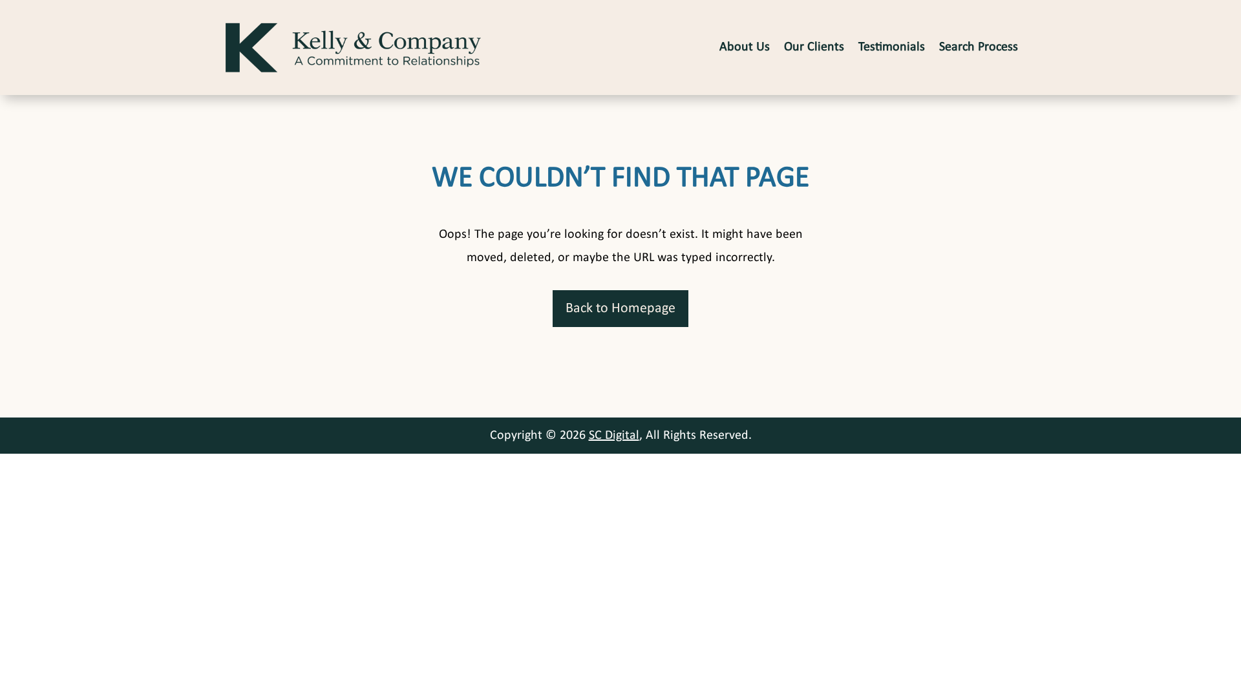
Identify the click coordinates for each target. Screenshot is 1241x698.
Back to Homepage (620, 308)
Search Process (978, 47)
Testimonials (891, 47)
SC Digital (614, 435)
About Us (744, 47)
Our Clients (814, 47)
